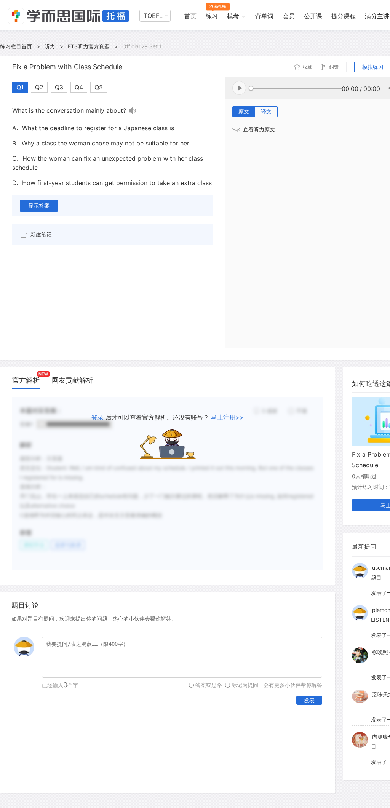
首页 (190, 16)
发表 (309, 700)
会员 (289, 16)
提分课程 (343, 16)
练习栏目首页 (16, 46)
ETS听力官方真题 (89, 46)
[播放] (132, 110)
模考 (233, 16)
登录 (97, 417)
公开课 (313, 16)
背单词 (264, 16)
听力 (50, 46)
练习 (212, 16)
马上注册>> (227, 417)
